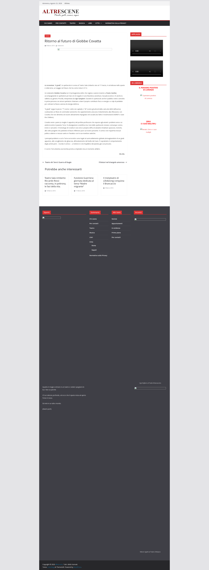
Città (97, 23)
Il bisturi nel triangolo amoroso (111, 162)
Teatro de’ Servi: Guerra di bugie (58, 162)
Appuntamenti (117, 223)
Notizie (114, 219)
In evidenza (116, 228)
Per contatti (61, 23)
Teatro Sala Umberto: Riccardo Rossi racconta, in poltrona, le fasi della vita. (55, 182)
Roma (94, 245)
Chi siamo (48, 23)
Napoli (94, 250)
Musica (82, 23)
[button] (100, 23)
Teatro (72, 23)
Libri (90, 23)
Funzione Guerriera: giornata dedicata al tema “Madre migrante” (84, 182)
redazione (60, 46)
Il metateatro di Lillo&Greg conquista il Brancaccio (113, 180)
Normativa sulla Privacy (115, 23)
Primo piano (116, 233)
